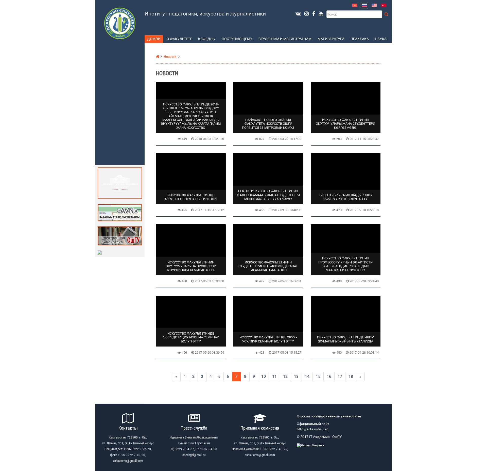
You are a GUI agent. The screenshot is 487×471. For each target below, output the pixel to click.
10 (263, 376)
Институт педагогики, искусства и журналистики (205, 14)
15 (318, 376)
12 (285, 376)
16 (329, 376)
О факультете (179, 39)
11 (274, 376)
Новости (170, 57)
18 (351, 376)
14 (307, 376)
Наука (381, 39)
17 (340, 376)
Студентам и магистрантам (284, 39)
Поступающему (237, 39)
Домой (154, 39)
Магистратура (331, 39)
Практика (360, 39)
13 (296, 376)
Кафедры (207, 39)
